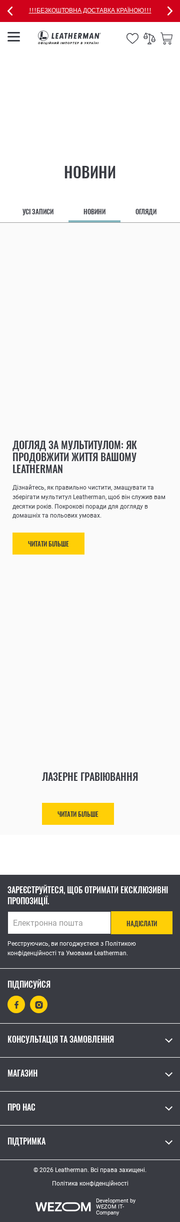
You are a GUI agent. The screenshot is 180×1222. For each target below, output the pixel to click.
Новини (95, 211)
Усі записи (38, 211)
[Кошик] (166, 37)
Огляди (146, 211)
